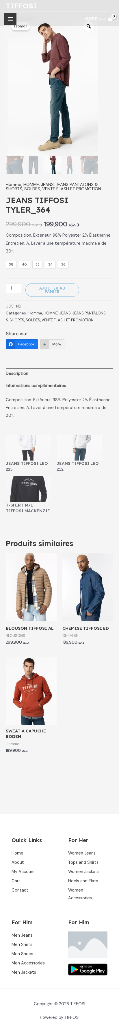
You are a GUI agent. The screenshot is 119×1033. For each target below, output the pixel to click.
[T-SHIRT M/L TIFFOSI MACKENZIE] (28, 489)
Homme (13, 184)
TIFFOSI (21, 5)
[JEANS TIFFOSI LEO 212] (79, 448)
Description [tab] (17, 373)
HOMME (31, 184)
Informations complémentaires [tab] (36, 385)
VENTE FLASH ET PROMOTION (71, 189)
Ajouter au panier (52, 290)
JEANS (47, 184)
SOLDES (32, 189)
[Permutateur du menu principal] (10, 19)
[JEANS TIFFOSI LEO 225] (28, 448)
